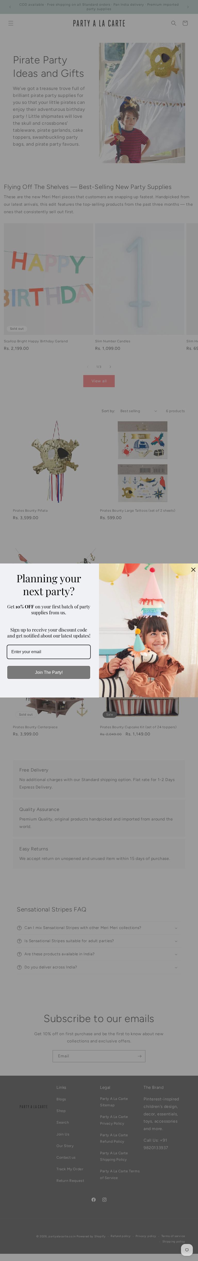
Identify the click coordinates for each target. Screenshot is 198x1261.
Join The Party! (49, 672)
